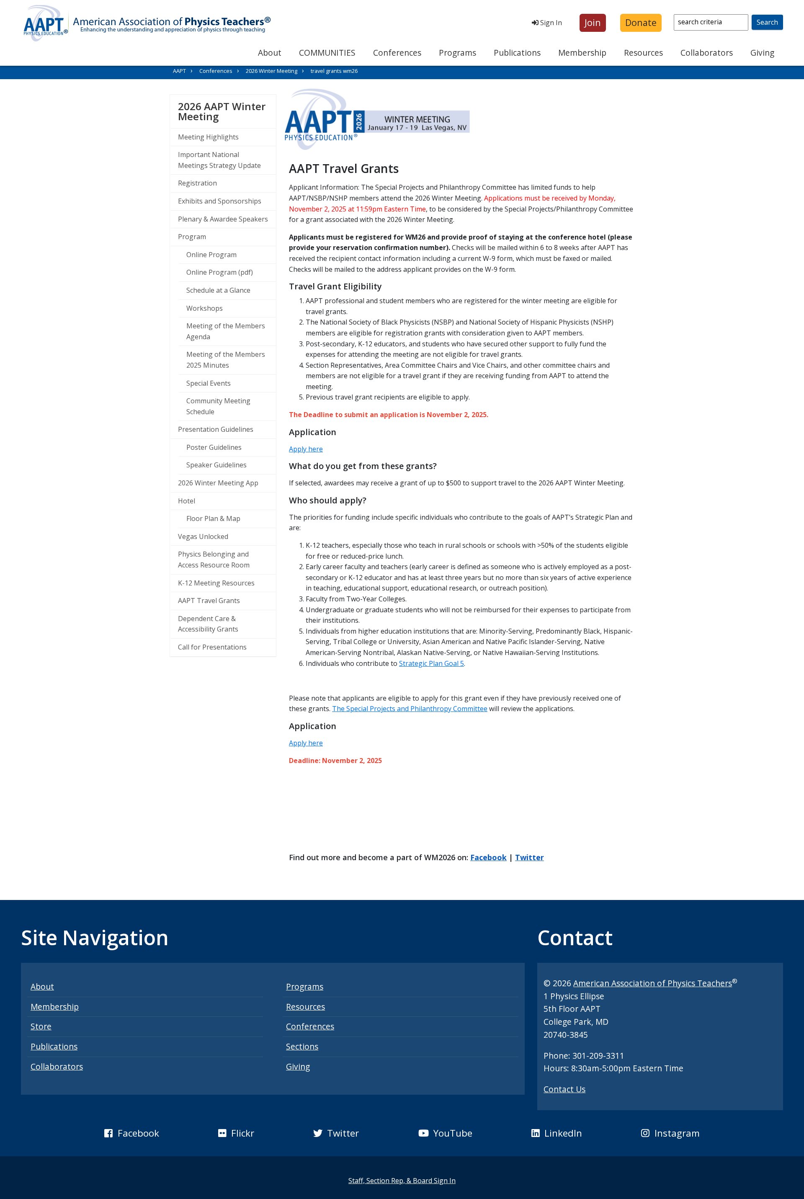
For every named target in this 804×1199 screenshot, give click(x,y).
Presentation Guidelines (215, 429)
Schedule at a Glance (218, 290)
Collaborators (706, 52)
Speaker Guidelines (216, 464)
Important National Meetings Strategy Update (219, 160)
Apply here (306, 449)
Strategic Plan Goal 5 (431, 663)
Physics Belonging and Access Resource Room (214, 559)
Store (41, 1026)
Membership (582, 52)
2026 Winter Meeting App (218, 482)
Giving (762, 52)
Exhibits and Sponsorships (219, 201)
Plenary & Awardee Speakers (223, 219)
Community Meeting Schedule (218, 406)
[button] (593, 23)
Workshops (204, 308)
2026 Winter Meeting (271, 71)
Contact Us (564, 1089)
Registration (197, 183)
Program (192, 236)
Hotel (186, 500)
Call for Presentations (212, 647)
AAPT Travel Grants (209, 600)
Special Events (208, 383)
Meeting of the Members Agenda (225, 331)
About (269, 52)
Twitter (529, 857)
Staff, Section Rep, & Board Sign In (402, 1180)
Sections (302, 1046)
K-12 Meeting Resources (216, 583)
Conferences (397, 52)
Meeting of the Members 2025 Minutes (225, 360)
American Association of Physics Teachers (652, 983)
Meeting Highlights (208, 137)
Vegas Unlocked (203, 536)
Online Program (211, 254)
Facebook (488, 857)
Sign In (550, 22)
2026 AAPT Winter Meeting (227, 111)
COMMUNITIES (327, 52)
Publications (517, 52)
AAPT (179, 71)
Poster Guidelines (214, 447)
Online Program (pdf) (219, 272)
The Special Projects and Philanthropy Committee (409, 708)
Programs (457, 52)
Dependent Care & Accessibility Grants (208, 624)
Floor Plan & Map (213, 518)
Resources (643, 52)
